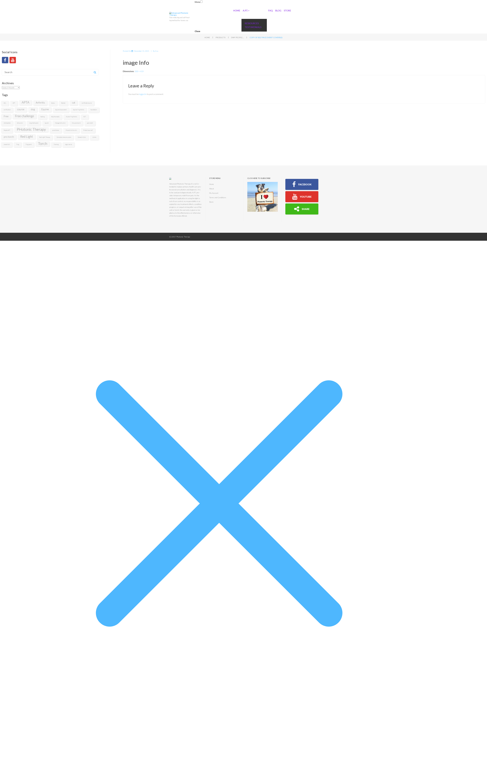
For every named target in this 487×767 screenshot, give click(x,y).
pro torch (9, 136)
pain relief (90, 123)
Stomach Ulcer (82, 137)
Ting (17, 144)
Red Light (26, 136)
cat (73, 102)
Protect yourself (88, 130)
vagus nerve (68, 144)
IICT (84, 116)
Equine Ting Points (78, 109)
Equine (45, 109)
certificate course (87, 103)
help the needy (55, 116)
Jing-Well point (33, 123)
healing (42, 116)
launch (47, 123)
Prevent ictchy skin (71, 130)
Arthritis (40, 102)
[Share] (301, 208)
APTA (25, 102)
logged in (142, 94)
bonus (53, 103)
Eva (156, 51)
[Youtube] (13, 60)
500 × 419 (139, 71)
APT (14, 103)
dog (33, 109)
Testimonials (253, 27)
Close (197, 31)
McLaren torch (76, 123)
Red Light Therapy (44, 137)
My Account (213, 193)
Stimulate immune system (64, 137)
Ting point (28, 144)
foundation (94, 109)
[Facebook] (5, 60)
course (20, 109)
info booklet (7, 123)
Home (236, 10)
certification (7, 109)
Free (6, 116)
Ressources (252, 23)
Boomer (63, 103)
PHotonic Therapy (31, 129)
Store (287, 10)
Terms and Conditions (217, 197)
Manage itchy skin (60, 123)
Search (95, 72)
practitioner (55, 130)
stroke (94, 137)
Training (56, 144)
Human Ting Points (71, 116)
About (211, 189)
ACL (5, 103)
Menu (197, 2)
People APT (7, 130)
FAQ (270, 10)
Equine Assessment (61, 109)
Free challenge (24, 116)
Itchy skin (20, 123)
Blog (278, 10)
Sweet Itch (7, 144)
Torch (42, 143)
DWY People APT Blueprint (237, 37)
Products (220, 37)
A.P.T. (245, 10)
